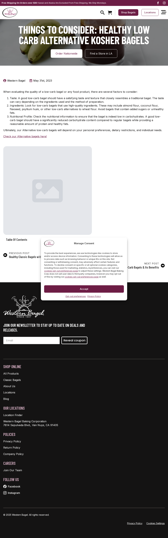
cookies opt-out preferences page (61, 271)
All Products (11, 373)
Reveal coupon (74, 340)
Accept (84, 289)
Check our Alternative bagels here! (25, 136)
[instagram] (164, 3)
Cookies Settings (155, 523)
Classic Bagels (12, 380)
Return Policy (11, 447)
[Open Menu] (163, 12)
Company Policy (13, 454)
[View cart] (110, 13)
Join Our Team (12, 470)
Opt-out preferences (75, 296)
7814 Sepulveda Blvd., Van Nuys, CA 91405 (30, 425)
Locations (9, 392)
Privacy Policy (94, 296)
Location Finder (13, 415)
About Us (9, 386)
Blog (6, 398)
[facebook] (158, 3)
